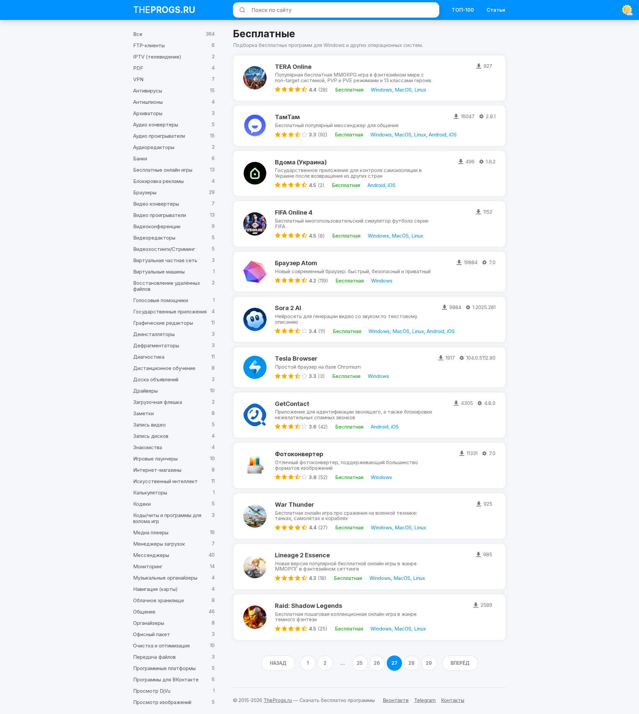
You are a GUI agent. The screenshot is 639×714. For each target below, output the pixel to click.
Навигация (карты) (155, 589)
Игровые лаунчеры (155, 458)
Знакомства (147, 447)
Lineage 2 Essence (302, 555)
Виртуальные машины (159, 271)
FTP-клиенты (149, 45)
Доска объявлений (155, 379)
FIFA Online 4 (294, 212)
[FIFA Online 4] (255, 224)
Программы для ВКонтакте (166, 679)
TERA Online (293, 66)
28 (411, 663)
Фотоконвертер (299, 453)
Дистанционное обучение (164, 368)
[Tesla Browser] (255, 367)
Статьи (496, 10)
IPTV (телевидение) (157, 57)
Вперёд (460, 663)
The (164, 10)
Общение (144, 612)
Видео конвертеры (156, 204)
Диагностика (148, 357)
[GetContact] (255, 415)
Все (137, 34)
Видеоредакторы (154, 238)
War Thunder (294, 504)
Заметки (143, 413)
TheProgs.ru (278, 700)
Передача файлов (154, 657)
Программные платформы (164, 668)
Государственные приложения (170, 311)
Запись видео (149, 425)
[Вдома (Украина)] (255, 173)
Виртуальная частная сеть (165, 260)
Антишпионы (148, 102)
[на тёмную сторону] (627, 10)
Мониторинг (147, 566)
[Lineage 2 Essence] (255, 566)
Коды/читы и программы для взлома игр (167, 518)
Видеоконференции (156, 226)
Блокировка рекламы (158, 181)
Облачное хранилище (158, 600)
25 (360, 663)
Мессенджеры (151, 555)
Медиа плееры (150, 532)
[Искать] (241, 10)
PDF (138, 68)
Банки (140, 158)
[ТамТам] (255, 125)
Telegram (425, 700)
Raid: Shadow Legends (308, 605)
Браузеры (144, 192)
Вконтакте (396, 700)
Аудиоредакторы (153, 147)
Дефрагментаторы (156, 345)
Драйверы (145, 391)
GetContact (292, 403)
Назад (278, 663)
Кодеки (142, 504)
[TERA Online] (255, 78)
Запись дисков (150, 436)
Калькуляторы (150, 492)
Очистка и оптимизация (161, 645)
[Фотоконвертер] (255, 465)
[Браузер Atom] (255, 271)
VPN (138, 79)
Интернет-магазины (157, 470)
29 (429, 663)
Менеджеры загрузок (159, 544)
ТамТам (287, 116)
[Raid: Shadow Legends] (255, 617)
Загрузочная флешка (157, 402)
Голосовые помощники (160, 300)
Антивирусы (147, 91)
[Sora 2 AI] (255, 319)
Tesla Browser (296, 358)
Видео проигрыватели (159, 215)
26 (377, 663)
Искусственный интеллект (165, 481)
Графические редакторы (163, 323)
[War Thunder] (255, 516)
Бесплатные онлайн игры (162, 170)
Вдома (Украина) (301, 162)
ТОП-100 (463, 10)
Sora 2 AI (288, 307)
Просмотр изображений (162, 702)
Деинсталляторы (154, 334)
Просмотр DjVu (151, 691)
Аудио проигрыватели (159, 136)
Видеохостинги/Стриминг (164, 249)
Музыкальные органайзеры (165, 578)
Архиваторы (147, 113)
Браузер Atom (296, 263)
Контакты (452, 700)
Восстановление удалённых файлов (166, 286)
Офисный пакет (151, 634)
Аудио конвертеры (155, 124)
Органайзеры (148, 623)
